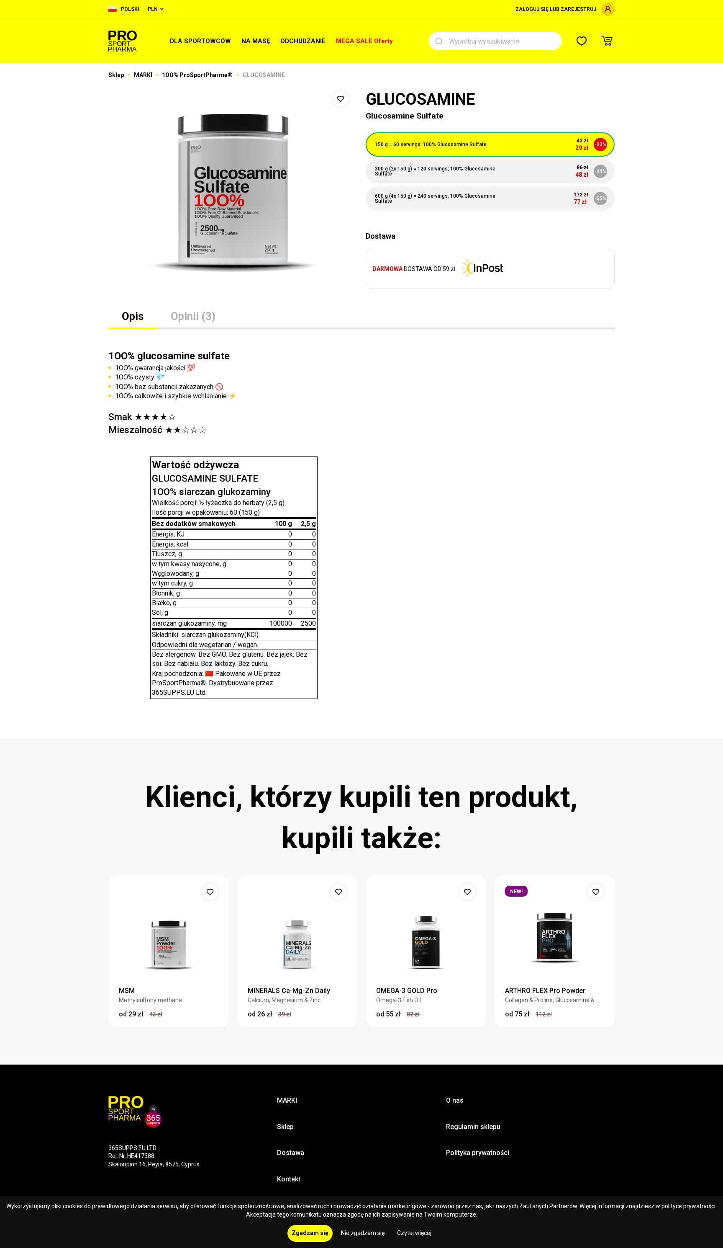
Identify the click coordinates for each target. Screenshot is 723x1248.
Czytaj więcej (414, 1233)
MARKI (144, 75)
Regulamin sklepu (473, 1127)
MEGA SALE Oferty (364, 41)
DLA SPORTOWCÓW (200, 41)
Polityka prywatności (477, 1153)
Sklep (116, 75)
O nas (455, 1100)
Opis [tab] (133, 316)
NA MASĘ (255, 41)
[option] (233, 192)
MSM (127, 991)
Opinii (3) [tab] (193, 316)
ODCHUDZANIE (303, 41)
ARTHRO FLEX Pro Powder (545, 991)
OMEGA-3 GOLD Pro (406, 991)
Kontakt (288, 1179)
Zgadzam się (310, 1233)
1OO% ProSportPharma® (198, 75)
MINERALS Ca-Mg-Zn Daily (289, 991)
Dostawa (290, 1153)
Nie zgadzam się (363, 1233)
